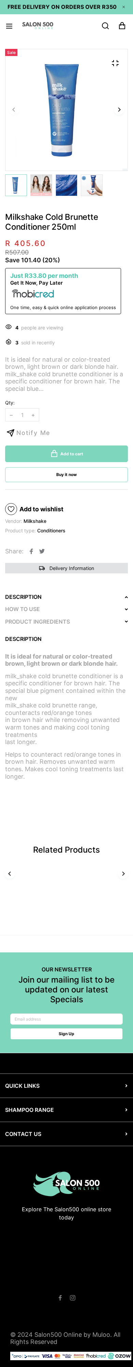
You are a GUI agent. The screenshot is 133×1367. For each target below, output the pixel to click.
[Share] (31, 551)
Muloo (101, 1334)
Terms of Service (76, 1283)
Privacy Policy (86, 1290)
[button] (119, 110)
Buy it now (66, 474)
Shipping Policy (44, 1290)
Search (40, 1283)
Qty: (10, 402)
